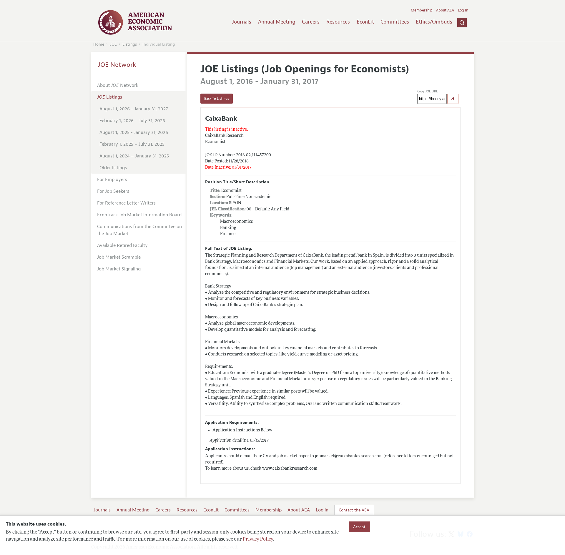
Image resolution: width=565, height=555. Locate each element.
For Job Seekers (113, 191)
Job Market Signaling (119, 269)
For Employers (112, 179)
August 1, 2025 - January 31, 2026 (133, 132)
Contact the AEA (354, 510)
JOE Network (117, 65)
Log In (463, 10)
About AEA (445, 10)
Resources (338, 22)
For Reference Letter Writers (126, 203)
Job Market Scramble (119, 257)
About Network (117, 85)
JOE (113, 44)
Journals (241, 22)
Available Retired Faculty (122, 245)
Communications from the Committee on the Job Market (139, 230)
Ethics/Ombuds (434, 22)
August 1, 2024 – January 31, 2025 (134, 156)
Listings (129, 44)
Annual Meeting (276, 22)
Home (98, 44)
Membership (422, 10)
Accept (359, 526)
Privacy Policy (258, 539)
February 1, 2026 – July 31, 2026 (132, 121)
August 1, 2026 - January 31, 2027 (133, 109)
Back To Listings (216, 98)
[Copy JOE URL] (452, 99)
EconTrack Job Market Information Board (139, 215)
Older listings (113, 168)
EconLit (365, 22)
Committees (394, 22)
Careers (311, 22)
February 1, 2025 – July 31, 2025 (131, 144)
